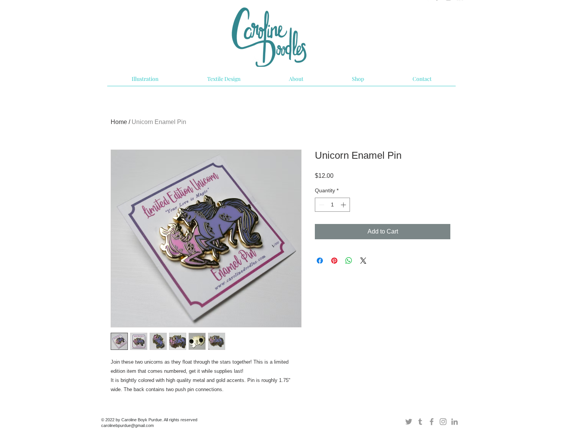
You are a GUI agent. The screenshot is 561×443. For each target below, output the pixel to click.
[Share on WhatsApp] (348, 260)
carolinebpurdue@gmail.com (127, 425)
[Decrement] (321, 204)
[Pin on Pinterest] (334, 260)
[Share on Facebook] (319, 260)
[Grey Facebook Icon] (431, 421)
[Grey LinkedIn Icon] (454, 421)
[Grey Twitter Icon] (408, 421)
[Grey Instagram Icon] (443, 421)
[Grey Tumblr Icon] (420, 421)
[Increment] (344, 204)
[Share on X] (363, 260)
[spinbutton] (332, 204)
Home (119, 122)
